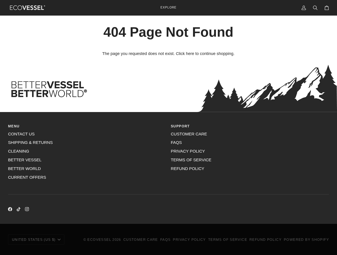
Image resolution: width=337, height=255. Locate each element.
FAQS (176, 142)
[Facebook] (10, 209)
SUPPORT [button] (180, 126)
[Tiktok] (18, 209)
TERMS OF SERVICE (191, 160)
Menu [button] (14, 126)
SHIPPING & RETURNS (30, 142)
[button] (168, 7)
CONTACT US (21, 134)
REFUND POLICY (187, 168)
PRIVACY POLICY (188, 151)
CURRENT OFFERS (27, 177)
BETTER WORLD (24, 168)
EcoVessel (99, 239)
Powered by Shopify (306, 239)
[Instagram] (27, 209)
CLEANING (18, 151)
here (190, 53)
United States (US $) (34, 239)
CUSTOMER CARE (189, 134)
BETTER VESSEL (24, 160)
